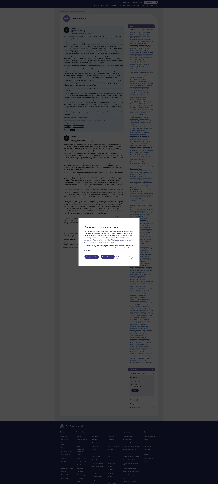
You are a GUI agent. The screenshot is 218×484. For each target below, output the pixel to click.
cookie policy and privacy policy (103, 242)
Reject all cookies (107, 257)
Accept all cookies (91, 257)
